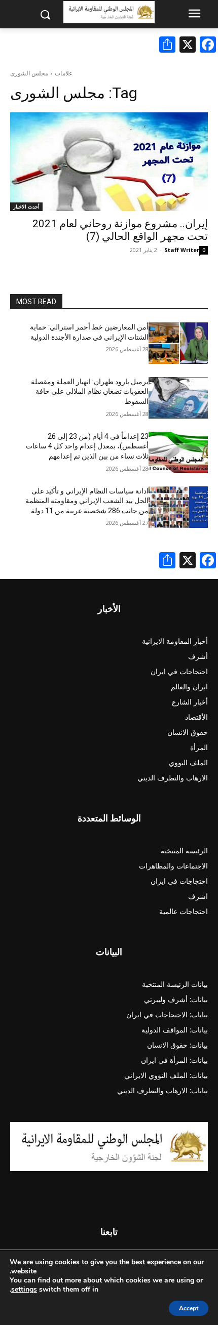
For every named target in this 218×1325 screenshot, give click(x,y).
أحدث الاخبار (26, 206)
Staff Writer (181, 250)
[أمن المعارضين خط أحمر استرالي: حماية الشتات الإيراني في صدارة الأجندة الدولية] (178, 343)
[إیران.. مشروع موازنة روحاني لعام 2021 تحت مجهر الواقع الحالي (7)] (109, 161)
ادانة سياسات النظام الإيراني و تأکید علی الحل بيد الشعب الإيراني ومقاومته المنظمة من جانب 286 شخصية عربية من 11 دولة (87, 501)
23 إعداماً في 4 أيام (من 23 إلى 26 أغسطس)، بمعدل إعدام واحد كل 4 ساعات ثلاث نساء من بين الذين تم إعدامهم (87, 446)
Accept (188, 1308)
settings (24, 1289)
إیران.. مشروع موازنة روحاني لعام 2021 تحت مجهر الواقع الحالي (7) (120, 230)
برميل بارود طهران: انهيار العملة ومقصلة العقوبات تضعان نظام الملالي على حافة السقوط (90, 391)
